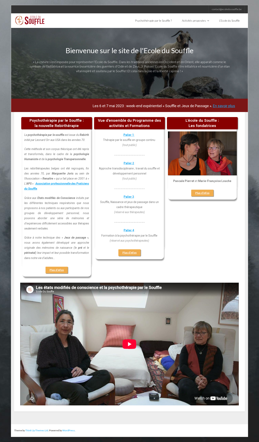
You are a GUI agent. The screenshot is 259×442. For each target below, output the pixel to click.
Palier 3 (129, 196)
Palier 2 (129, 163)
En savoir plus (208, 106)
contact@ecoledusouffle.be (227, 9)
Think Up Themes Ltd (36, 430)
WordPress (68, 430)
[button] (57, 270)
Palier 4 (129, 230)
